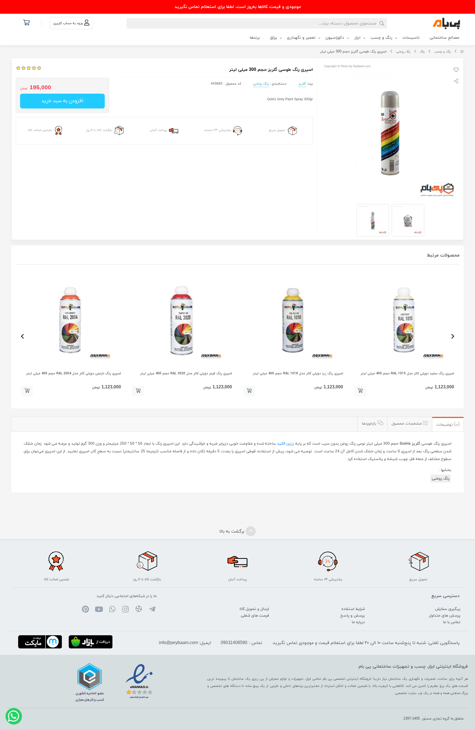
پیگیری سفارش (447, 609)
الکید (281, 443)
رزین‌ (290, 443)
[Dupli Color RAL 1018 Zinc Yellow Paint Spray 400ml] (293, 320)
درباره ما (358, 622)
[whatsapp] (112, 610)
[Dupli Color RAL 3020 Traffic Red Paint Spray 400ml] (182, 320)
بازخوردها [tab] (369, 423)
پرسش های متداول (444, 615)
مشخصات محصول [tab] (407, 423)
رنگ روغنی (403, 51)
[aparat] (138, 610)
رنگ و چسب (442, 51)
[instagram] (125, 610)
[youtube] (98, 610)
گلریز (302, 84)
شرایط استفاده (353, 609)
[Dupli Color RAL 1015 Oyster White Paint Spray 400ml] (404, 320)
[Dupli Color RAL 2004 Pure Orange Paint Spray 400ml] (71, 320)
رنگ (422, 51)
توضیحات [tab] (445, 424)
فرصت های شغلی (255, 615)
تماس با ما (451, 622)
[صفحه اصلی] (462, 51)
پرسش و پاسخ (352, 615)
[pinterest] (85, 610)
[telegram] (151, 610)
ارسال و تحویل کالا (254, 609)
